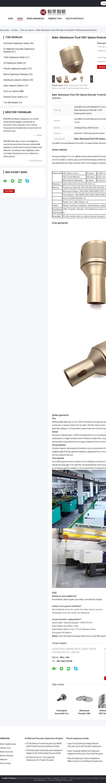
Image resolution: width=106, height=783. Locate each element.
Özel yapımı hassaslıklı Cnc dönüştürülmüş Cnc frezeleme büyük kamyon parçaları (62, 712)
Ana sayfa (4, 30)
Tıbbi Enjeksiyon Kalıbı (14, 57)
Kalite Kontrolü (75, 18)
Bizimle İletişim (7, 755)
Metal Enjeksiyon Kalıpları (15, 74)
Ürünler (15, 30)
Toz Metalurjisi (10, 102)
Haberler (4, 759)
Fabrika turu (55, 18)
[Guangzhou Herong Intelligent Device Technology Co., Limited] (53, 12)
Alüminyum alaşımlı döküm (16, 80)
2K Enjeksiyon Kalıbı (13, 63)
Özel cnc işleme (27, 30)
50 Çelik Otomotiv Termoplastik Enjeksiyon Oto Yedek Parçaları (40, 758)
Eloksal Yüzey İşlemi (13, 97)
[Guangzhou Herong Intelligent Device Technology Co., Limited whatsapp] (14, 181)
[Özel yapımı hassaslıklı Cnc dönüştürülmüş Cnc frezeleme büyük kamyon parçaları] (61, 698)
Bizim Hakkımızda (35, 18)
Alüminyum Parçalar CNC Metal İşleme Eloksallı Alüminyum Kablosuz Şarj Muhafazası (84, 712)
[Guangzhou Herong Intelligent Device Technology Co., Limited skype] (28, 181)
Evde (10, 18)
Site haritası (5, 763)
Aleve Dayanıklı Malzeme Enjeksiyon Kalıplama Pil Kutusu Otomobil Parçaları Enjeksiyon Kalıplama (85, 753)
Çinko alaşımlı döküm (13, 85)
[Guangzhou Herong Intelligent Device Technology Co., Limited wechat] (21, 181)
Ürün (20, 18)
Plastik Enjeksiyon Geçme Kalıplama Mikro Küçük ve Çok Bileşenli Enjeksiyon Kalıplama (85, 760)
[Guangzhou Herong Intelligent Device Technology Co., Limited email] (6, 181)
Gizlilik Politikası (9, 778)
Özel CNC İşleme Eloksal (69, 636)
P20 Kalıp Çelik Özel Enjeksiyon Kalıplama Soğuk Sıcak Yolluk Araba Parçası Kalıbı (44, 751)
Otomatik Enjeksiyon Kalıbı (16, 43)
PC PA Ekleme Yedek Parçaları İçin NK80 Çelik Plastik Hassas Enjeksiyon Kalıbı (44, 744)
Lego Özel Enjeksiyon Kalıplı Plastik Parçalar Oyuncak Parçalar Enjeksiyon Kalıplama (84, 745)
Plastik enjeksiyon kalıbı (14, 68)
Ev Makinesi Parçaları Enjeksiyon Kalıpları (44, 738)
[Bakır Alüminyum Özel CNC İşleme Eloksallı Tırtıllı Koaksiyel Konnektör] (71, 58)
